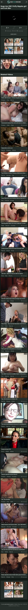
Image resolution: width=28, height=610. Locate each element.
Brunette (9, 175)
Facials (12, 300)
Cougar (12, 200)
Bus (13, 577)
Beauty (3, 426)
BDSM (8, 451)
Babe (3, 225)
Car (8, 300)
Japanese (9, 150)
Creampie (13, 225)
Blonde (8, 250)
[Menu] (2, 2)
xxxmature (15, 2)
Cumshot (15, 526)
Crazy (13, 250)
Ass (8, 100)
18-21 (3, 451)
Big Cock (7, 225)
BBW (9, 125)
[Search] (26, 2)
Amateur (3, 100)
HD (13, 175)
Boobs (13, 401)
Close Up (7, 200)
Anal (3, 275)
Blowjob (8, 401)
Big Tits (12, 100)
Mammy (14, 150)
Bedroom (3, 300)
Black (13, 125)
